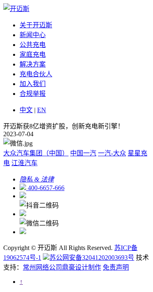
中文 (26, 109)
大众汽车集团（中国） (36, 153)
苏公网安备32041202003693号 (91, 257)
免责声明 (116, 267)
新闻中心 (33, 34)
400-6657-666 (45, 187)
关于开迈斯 (36, 25)
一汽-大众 (112, 153)
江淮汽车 (24, 162)
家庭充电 (33, 54)
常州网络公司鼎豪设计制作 (62, 267)
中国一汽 (83, 153)
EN (41, 109)
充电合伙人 (36, 74)
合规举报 (33, 93)
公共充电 (33, 44)
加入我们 (33, 83)
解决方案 (33, 64)
